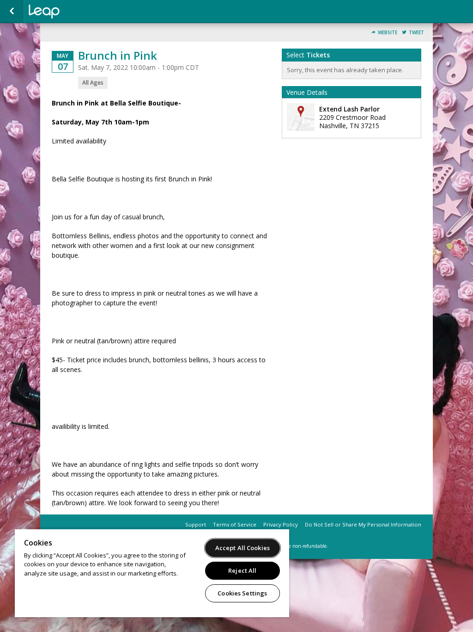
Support (195, 524)
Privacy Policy (280, 524)
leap (75, 12)
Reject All (242, 570)
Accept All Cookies (242, 548)
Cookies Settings (242, 593)
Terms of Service (234, 524)
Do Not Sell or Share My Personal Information (363, 524)
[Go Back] (12, 11)
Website (387, 33)
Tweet (416, 33)
